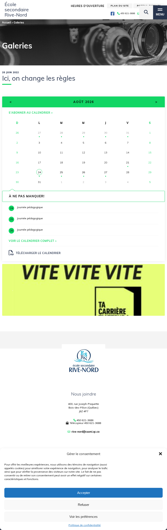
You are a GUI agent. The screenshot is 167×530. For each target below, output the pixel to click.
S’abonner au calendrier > (31, 112)
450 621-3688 (92, 423)
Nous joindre (83, 394)
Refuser (83, 505)
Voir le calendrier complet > (33, 241)
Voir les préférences (83, 516)
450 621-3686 (85, 420)
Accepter (83, 493)
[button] (160, 454)
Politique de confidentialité (84, 525)
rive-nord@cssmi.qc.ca (85, 431)
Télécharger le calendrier (38, 253)
